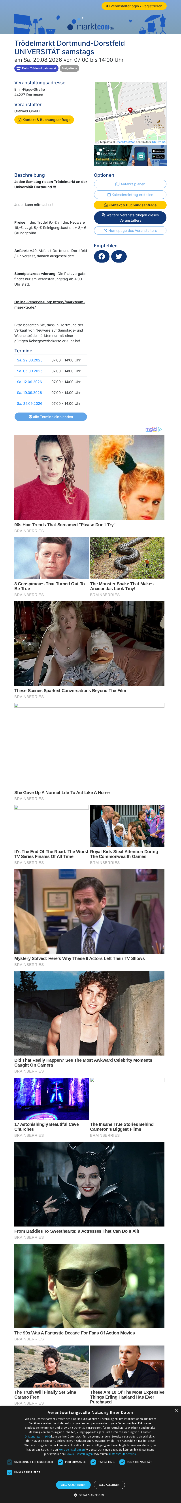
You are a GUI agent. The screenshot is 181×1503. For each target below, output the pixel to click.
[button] (90, 1495)
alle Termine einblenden (52, 417)
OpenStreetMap (125, 142)
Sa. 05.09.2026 (30, 371)
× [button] (176, 1410)
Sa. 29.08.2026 (30, 360)
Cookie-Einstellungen (79, 1454)
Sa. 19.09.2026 (29, 392)
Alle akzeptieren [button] (73, 1485)
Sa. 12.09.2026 (29, 382)
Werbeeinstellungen (71, 1449)
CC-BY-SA (159, 142)
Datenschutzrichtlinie (123, 1454)
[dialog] (90, 1454)
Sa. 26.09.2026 (29, 403)
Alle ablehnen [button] (109, 1485)
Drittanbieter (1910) (38, 1436)
